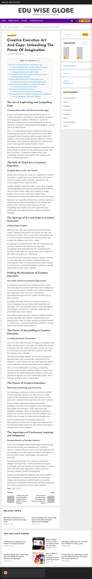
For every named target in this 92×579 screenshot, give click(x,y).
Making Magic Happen (20, 77)
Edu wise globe (46, 10)
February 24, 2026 (51, 547)
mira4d (65, 81)
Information (67, 110)
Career (65, 102)
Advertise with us (36, 21)
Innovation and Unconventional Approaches (28, 82)
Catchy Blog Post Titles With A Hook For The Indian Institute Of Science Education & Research (74, 557)
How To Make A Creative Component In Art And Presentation (52, 556)
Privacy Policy (13, 21)
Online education (69, 122)
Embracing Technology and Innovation (26, 92)
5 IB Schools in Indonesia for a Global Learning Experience (15, 543)
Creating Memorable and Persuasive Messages (29, 67)
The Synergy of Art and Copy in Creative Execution (27, 74)
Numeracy (66, 73)
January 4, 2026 (9, 524)
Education (66, 106)
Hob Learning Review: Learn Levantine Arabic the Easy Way (52, 542)
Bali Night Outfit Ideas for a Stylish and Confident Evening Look (15, 520)
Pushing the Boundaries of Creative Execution (25, 79)
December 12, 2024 (13, 54)
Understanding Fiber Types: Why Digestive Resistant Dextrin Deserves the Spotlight (44, 520)
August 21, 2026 (9, 545)
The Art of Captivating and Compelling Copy (25, 65)
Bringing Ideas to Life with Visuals (25, 72)
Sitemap (24, 21)
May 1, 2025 (50, 561)
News (65, 118)
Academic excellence (69, 66)
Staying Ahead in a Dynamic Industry (26, 96)
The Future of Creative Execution (21, 89)
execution (18, 488)
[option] (69, 54)
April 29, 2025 (66, 560)
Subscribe (85, 21)
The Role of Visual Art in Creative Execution (25, 70)
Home (4, 21)
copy (13, 488)
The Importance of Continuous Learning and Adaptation (29, 94)
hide (37, 61)
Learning (66, 114)
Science (66, 126)
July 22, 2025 (36, 524)
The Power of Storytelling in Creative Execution (26, 84)
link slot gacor (68, 83)
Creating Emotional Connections (24, 87)
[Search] (77, 21)
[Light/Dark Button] (73, 21)
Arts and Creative (12, 35)
